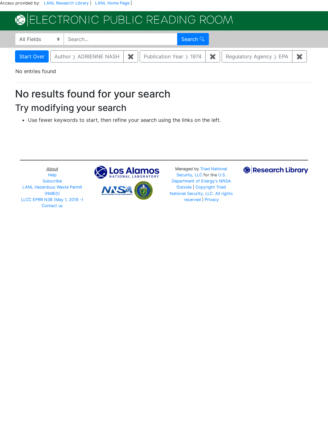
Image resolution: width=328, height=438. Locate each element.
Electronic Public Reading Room (124, 20)
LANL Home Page (112, 3)
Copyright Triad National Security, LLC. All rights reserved (201, 193)
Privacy (212, 199)
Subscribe (52, 181)
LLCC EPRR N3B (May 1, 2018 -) (52, 199)
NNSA (225, 181)
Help (52, 175)
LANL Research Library (66, 3)
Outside (184, 187)
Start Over (32, 56)
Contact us (52, 205)
